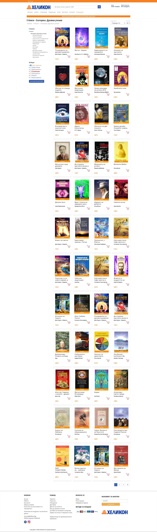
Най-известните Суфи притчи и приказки (120, 242)
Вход (77, 499)
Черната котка (119, 202)
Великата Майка (120, 164)
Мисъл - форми (81, 50)
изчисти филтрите (37, 81)
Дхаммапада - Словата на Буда (61, 355)
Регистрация (80, 501)
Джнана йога (60, 202)
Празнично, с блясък (99, 241)
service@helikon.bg (30, 516)
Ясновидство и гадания (39, 42)
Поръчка (53, 501)
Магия (34, 45)
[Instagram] (29, 522)
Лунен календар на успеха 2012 (100, 89)
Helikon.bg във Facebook (32, 518)
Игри (59, 12)
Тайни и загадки (37, 37)
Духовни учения (37, 50)
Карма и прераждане (39, 40)
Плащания (53, 503)
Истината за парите (60, 317)
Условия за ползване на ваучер (60, 511)
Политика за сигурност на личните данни (35, 512)
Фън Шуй (35, 47)
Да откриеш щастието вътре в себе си (81, 166)
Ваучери (65, 12)
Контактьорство (37, 35)
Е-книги (31, 31)
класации (79, 12)
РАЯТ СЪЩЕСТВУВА (60, 469)
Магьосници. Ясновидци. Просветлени (80, 394)
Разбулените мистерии (80, 355)
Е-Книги (72, 12)
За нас (26, 499)
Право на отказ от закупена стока (61, 512)
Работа (26, 501)
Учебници (43, 12)
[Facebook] (25, 522)
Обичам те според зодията (62, 89)
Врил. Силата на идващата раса (81, 203)
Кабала (35, 49)
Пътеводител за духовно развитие (62, 51)
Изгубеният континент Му (119, 355)
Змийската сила (120, 88)
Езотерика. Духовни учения (50, 23)
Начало (30, 12)
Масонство (36, 57)
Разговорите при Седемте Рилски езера (120, 432)
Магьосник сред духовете (61, 165)
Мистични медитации (79, 89)
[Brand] (38, 5)
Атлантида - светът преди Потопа (119, 394)
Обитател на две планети (100, 127)
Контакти (27, 503)
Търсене (52, 499)
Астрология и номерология (40, 38)
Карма (96, 392)
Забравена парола (82, 503)
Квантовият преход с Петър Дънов (81, 242)
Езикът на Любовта (59, 431)
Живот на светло (61, 240)
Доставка (53, 505)
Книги (36, 12)
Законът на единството (98, 355)
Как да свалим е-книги (57, 509)
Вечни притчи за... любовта (80, 469)
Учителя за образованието (81, 431)
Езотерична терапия (38, 55)
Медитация (36, 43)
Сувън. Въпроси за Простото (100, 431)
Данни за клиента (56, 507)
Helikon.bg (30, 1)
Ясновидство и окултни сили (61, 127)
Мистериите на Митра (120, 469)
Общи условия (29, 505)
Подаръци (52, 12)
